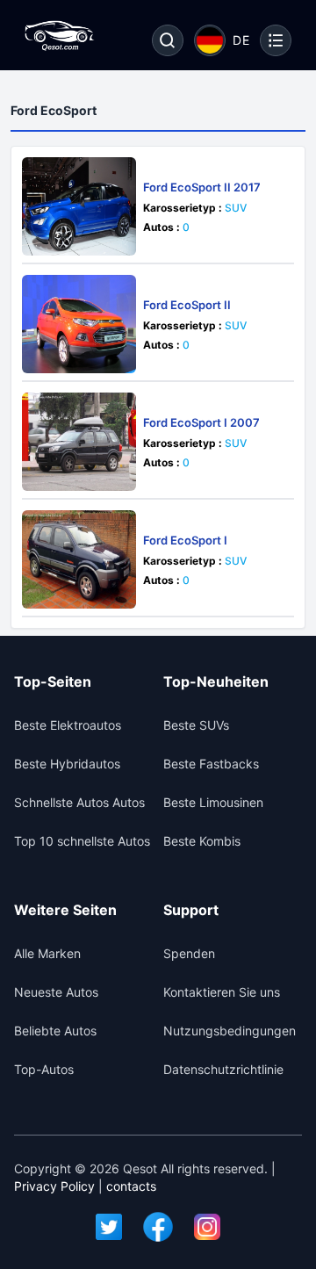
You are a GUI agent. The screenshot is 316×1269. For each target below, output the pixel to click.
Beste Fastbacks (211, 763)
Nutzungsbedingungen (229, 1030)
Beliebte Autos (55, 1030)
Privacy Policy (54, 1186)
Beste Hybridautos (67, 763)
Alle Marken (47, 953)
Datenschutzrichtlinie (223, 1069)
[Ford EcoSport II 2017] (79, 206)
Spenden (189, 953)
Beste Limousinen (213, 802)
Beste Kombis (202, 840)
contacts (131, 1186)
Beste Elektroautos (67, 724)
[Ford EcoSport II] (79, 324)
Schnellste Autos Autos (79, 802)
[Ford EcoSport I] (79, 559)
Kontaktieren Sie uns (221, 991)
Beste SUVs (196, 724)
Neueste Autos (56, 991)
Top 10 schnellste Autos (82, 840)
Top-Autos (44, 1069)
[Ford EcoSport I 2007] (79, 442)
